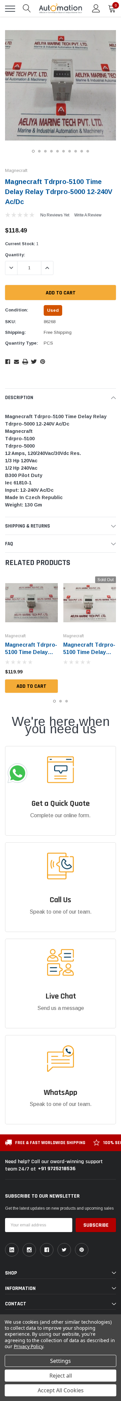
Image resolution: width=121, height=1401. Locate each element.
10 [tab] (87, 151)
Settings (60, 1361)
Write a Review (88, 215)
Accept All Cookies (61, 1390)
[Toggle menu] (10, 9)
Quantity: (15, 255)
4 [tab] (51, 151)
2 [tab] (39, 151)
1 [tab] (33, 151)
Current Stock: (22, 244)
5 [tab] (57, 151)
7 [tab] (69, 151)
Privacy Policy (28, 1346)
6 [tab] (63, 151)
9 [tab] (81, 151)
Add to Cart (31, 686)
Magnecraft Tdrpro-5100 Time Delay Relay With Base (89, 652)
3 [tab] (45, 151)
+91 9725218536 (57, 1168)
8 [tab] (75, 151)
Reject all (60, 1375)
